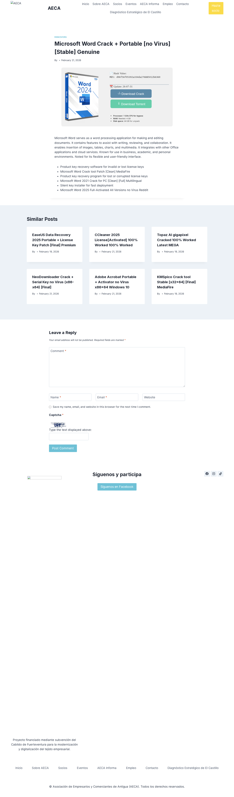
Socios (117, 4)
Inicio (85, 4)
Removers (60, 37)
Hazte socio (216, 8)
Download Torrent (132, 104)
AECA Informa (149, 4)
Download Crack (132, 93)
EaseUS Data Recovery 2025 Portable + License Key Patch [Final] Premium (54, 240)
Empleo (168, 4)
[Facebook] (207, 474)
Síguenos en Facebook (117, 486)
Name (56, 397)
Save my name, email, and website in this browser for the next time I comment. (102, 406)
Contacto (182, 4)
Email (102, 397)
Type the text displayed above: (70, 430)
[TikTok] (220, 474)
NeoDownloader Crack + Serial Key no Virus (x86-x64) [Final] (53, 282)
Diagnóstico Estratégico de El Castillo (135, 12)
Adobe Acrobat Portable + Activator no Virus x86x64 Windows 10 (115, 282)
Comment (58, 351)
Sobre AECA (101, 4)
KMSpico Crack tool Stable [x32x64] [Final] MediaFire (176, 282)
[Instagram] (214, 474)
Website (149, 397)
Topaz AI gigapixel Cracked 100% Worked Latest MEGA (176, 240)
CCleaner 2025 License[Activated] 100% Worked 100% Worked (116, 240)
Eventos (131, 4)
